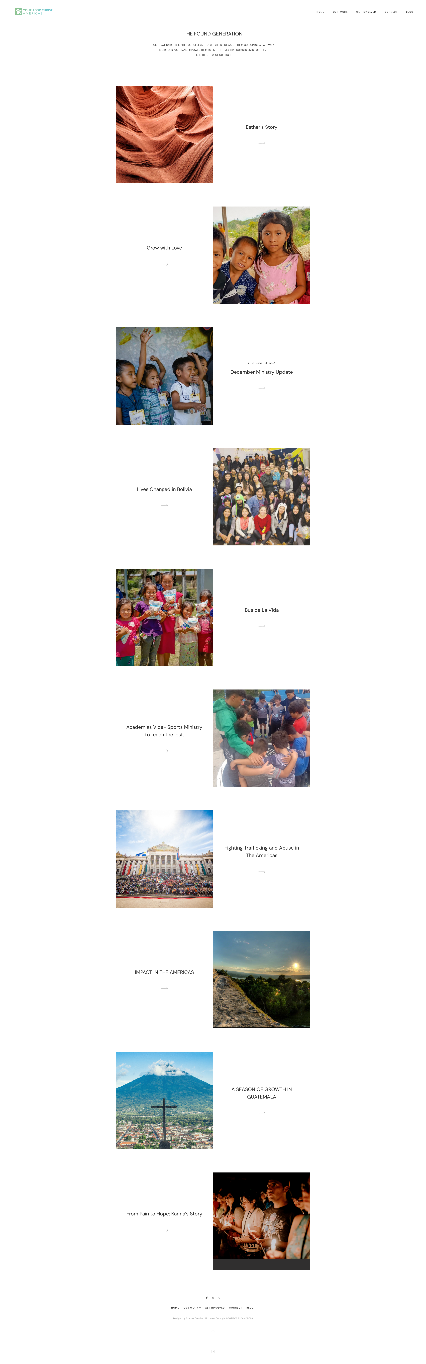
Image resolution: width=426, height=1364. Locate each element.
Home (320, 11)
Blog (410, 11)
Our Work (340, 11)
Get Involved (366, 11)
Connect (391, 11)
